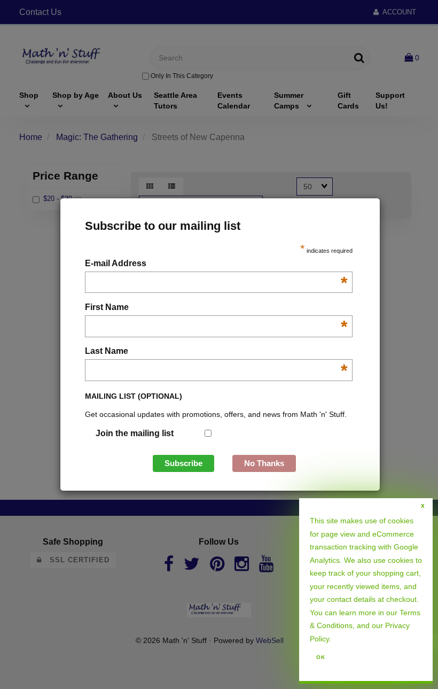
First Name (216, 308)
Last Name (216, 352)
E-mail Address (216, 264)
